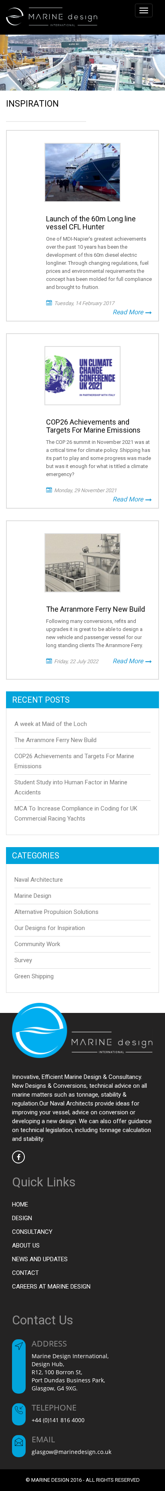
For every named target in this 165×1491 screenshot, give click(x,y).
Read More (129, 312)
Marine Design (32, 895)
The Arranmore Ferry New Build (55, 740)
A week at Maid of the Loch (50, 724)
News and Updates (40, 1259)
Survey (23, 960)
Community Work (37, 944)
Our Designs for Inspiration (49, 928)
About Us (26, 1245)
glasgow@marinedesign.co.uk (71, 1452)
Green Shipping (34, 976)
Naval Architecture (38, 879)
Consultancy (32, 1231)
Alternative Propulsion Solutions (56, 912)
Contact (25, 1273)
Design (22, 1218)
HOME (20, 1204)
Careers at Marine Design (51, 1286)
